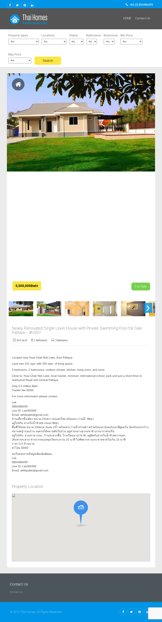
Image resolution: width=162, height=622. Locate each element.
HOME (127, 18)
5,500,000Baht (26, 286)
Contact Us (142, 18)
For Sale (141, 286)
